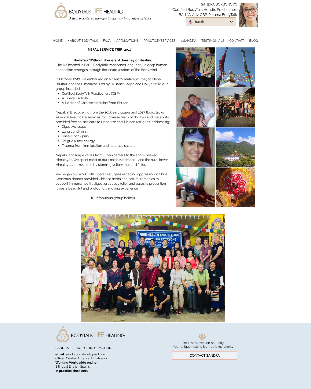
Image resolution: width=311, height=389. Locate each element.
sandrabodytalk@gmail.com (86, 354)
